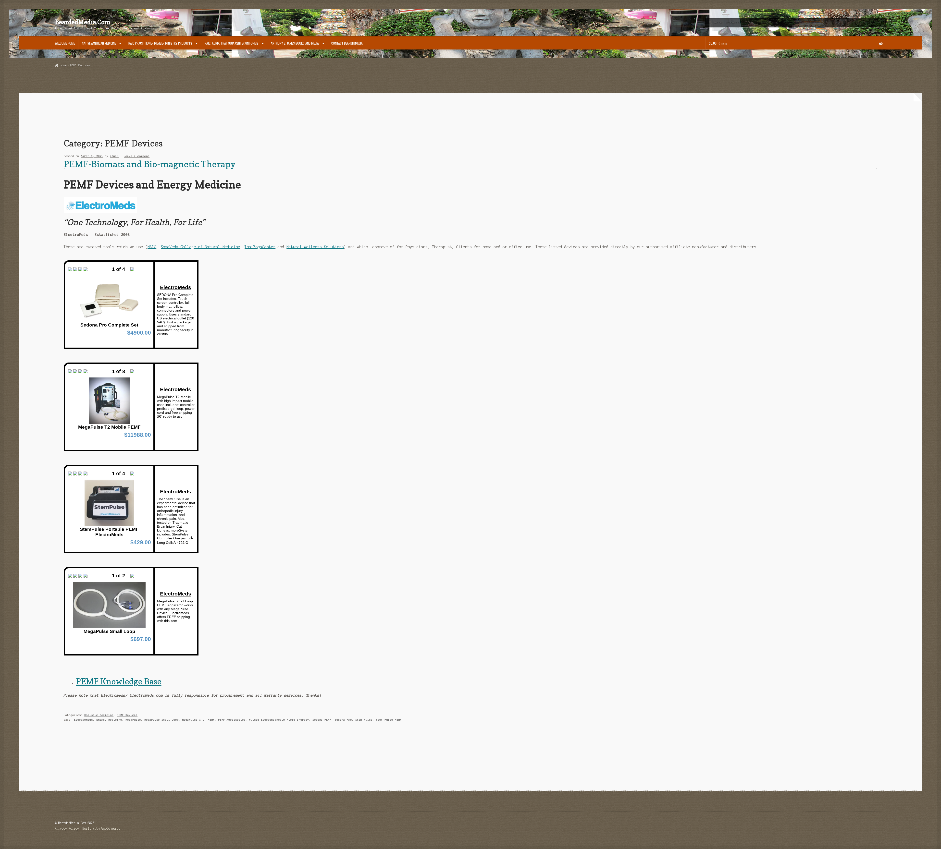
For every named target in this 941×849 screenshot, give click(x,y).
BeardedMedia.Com (82, 22)
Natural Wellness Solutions (315, 247)
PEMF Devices (127, 715)
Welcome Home (65, 43)
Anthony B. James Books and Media (295, 43)
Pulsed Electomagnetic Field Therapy (279, 719)
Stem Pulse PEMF (389, 719)
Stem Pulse (363, 719)
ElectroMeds (83, 719)
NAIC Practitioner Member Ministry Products (160, 43)
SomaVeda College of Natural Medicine (200, 247)
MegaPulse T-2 (193, 719)
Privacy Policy (67, 828)
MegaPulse (133, 719)
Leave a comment (136, 156)
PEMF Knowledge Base (118, 681)
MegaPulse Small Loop (161, 719)
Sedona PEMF (321, 719)
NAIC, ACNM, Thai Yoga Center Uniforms (231, 43)
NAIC (152, 247)
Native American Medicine (99, 43)
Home (63, 65)
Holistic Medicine (98, 715)
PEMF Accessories (232, 719)
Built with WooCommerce (101, 828)
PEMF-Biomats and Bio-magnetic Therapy (149, 164)
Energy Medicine (109, 719)
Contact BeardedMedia (347, 43)
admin (114, 156)
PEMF (211, 719)
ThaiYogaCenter (260, 247)
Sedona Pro (343, 719)
